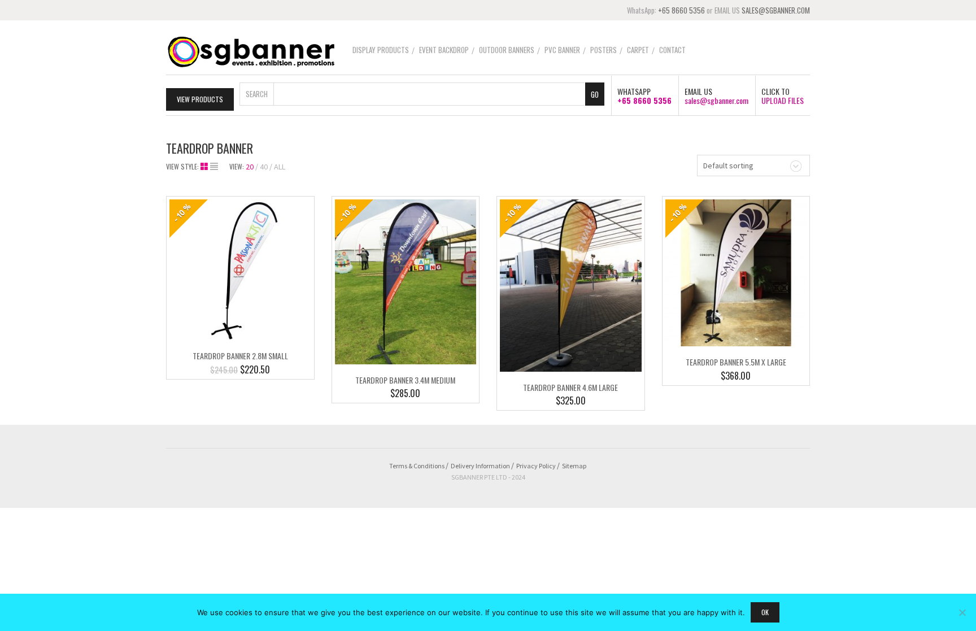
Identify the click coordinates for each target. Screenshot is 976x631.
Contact (672, 49)
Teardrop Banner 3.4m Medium (405, 380)
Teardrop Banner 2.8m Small (240, 356)
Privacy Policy (536, 466)
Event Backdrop (444, 49)
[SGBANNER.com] (251, 51)
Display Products (380, 49)
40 (264, 167)
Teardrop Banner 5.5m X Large (736, 362)
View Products (200, 99)
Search (257, 93)
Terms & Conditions (417, 466)
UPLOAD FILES (782, 100)
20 (250, 167)
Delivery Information (480, 466)
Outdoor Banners (506, 49)
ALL (279, 167)
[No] (962, 612)
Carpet (638, 49)
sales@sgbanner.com (716, 100)
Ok (765, 612)
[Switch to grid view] (205, 167)
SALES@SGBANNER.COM (776, 10)
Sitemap (574, 466)
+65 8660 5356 (681, 10)
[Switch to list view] (214, 167)
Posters (603, 49)
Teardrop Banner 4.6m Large (570, 387)
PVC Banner (562, 49)
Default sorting (728, 165)
